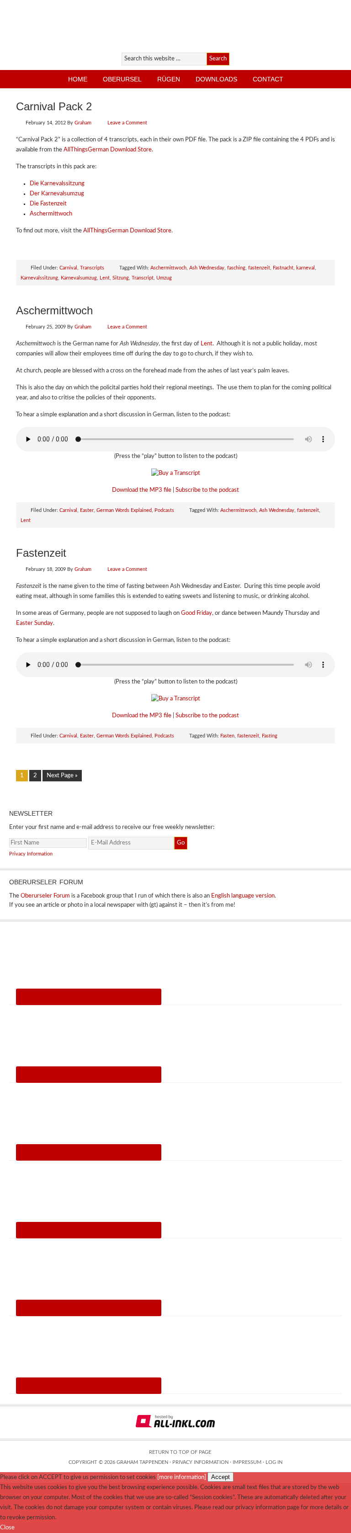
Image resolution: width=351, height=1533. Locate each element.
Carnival (68, 267)
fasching (236, 267)
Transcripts (92, 267)
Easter (87, 510)
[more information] (181, 1477)
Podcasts (164, 510)
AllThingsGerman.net (106, 25)
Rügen (168, 79)
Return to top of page (180, 1452)
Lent (105, 277)
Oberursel (122, 79)
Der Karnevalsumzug (57, 194)
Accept (220, 1477)
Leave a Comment (127, 122)
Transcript (143, 277)
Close (7, 1528)
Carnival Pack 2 (54, 106)
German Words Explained (124, 510)
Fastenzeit (41, 553)
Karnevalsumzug (79, 277)
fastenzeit (259, 267)
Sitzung (120, 277)
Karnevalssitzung (39, 277)
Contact (268, 79)
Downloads (216, 79)
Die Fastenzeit (48, 204)
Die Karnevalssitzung (57, 184)
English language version (243, 896)
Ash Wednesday (206, 267)
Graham (82, 122)
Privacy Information (31, 853)
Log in (274, 1462)
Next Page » (62, 776)
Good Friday (196, 613)
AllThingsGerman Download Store (108, 150)
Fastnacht (283, 267)
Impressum (247, 1462)
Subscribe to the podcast (207, 490)
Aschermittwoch (51, 214)
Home (77, 79)
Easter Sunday (34, 623)
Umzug (164, 277)
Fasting (269, 735)
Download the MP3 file (141, 490)
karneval (305, 267)
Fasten (227, 735)
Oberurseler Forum (45, 896)
